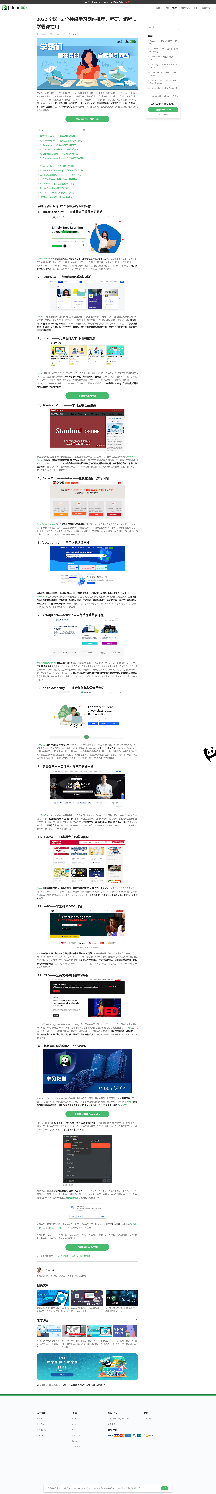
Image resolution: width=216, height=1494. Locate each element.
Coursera (41, 316)
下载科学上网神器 (87, 395)
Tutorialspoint (43, 258)
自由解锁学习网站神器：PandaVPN (56, 197)
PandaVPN (123, 1105)
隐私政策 (136, 1488)
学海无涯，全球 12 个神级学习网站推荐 (57, 136)
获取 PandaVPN (163, 109)
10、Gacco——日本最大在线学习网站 (57, 183)
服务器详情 (41, 1430)
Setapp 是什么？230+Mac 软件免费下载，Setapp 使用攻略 (86, 1309)
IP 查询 (40, 1435)
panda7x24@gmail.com (119, 1418)
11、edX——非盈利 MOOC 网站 (54, 188)
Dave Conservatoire (46, 524)
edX (38, 953)
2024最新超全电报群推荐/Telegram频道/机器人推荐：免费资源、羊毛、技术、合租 (53, 1309)
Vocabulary (42, 596)
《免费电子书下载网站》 (81, 1256)
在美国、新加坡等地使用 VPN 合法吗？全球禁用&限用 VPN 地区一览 (122, 1309)
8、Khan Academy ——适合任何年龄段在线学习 (62, 174)
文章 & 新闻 (71, 34)
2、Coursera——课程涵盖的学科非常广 (58, 145)
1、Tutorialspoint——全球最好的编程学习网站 (61, 140)
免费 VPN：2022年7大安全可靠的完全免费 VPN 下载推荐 (99, 1342)
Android (76, 1435)
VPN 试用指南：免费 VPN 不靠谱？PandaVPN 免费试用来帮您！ (125, 1344)
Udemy (40, 373)
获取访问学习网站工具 (87, 118)
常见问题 (111, 1424)
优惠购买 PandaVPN (87, 1247)
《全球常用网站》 (62, 1256)
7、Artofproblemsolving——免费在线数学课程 (61, 170)
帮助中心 (185, 7)
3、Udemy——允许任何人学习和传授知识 (59, 149)
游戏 (51, 1227)
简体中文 (206, 7)
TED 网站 (127, 1027)
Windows (76, 1418)
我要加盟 (147, 1418)
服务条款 (40, 1424)
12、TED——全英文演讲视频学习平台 (57, 192)
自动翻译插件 (73, 1197)
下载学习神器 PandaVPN (87, 1114)
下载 (166, 7)
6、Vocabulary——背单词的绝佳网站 (57, 166)
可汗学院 (41, 744)
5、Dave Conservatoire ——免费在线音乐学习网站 (62, 160)
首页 (158, 7)
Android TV (77, 1446)
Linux (74, 1441)
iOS (74, 1430)
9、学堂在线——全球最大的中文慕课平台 (58, 179)
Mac (74, 1424)
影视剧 (133, 1224)
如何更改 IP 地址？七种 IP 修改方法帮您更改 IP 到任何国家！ (48, 1344)
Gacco (40, 888)
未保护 (128, 2)
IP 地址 (127, 1101)
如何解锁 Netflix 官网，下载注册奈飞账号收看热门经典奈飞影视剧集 (74, 1344)
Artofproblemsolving (47, 662)
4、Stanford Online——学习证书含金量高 (59, 153)
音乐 (39, 1227)
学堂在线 (41, 815)
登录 (195, 7)
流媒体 (62, 1227)
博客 (174, 7)
